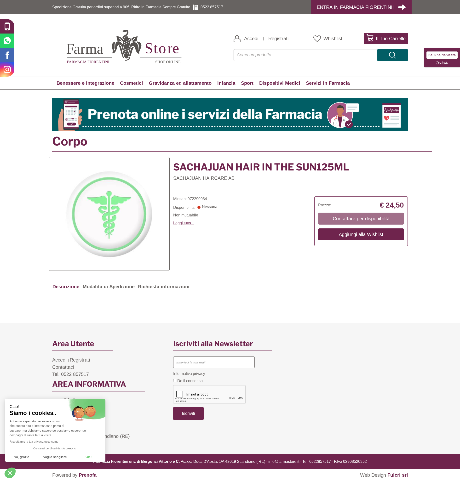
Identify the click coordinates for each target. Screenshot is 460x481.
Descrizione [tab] (65, 286)
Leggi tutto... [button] (183, 223)
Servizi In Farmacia (328, 83)
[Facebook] (7, 55)
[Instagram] (7, 69)
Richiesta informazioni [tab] (164, 286)
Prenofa (88, 475)
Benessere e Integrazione (85, 83)
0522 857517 (212, 7)
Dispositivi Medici (279, 83)
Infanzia (226, 83)
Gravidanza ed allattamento (180, 83)
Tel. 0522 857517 (70, 374)
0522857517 (320, 461)
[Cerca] (392, 55)
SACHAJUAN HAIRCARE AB (204, 178)
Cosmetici (131, 83)
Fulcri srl (397, 475)
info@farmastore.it (283, 461)
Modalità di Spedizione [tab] (109, 286)
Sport (247, 83)
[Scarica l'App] (7, 26)
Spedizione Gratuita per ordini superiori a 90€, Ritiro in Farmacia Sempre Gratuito (121, 7)
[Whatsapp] (7, 41)
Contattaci (63, 367)
